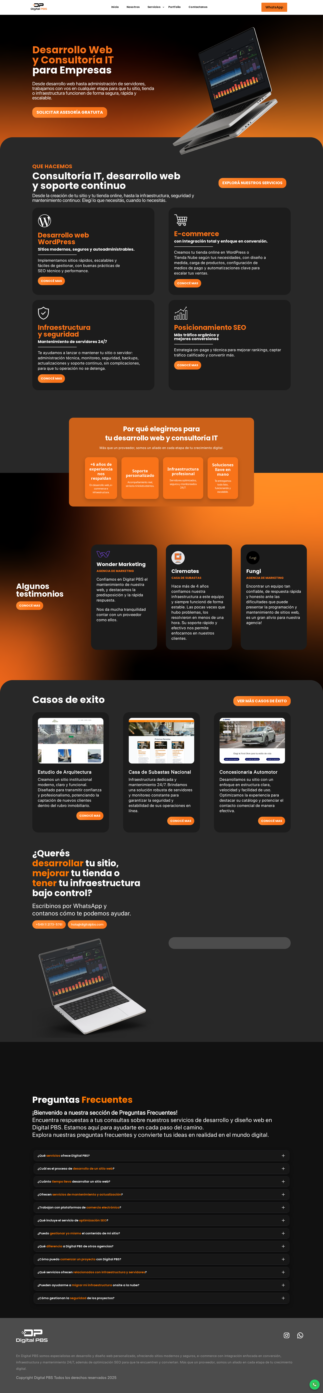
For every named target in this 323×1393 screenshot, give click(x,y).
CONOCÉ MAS (51, 281)
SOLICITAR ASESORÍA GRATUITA (70, 112)
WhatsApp (274, 7)
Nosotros (133, 7)
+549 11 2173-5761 (49, 924)
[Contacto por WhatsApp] (315, 1385)
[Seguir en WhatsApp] (300, 1335)
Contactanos (198, 7)
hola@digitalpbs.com (87, 924)
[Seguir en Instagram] (286, 1335)
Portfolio (174, 7)
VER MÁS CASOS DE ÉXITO (262, 701)
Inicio (115, 7)
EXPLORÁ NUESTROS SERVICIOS (252, 183)
